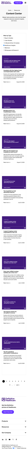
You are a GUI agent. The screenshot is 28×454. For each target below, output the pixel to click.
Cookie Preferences (21, 448)
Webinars (7, 48)
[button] (14, 212)
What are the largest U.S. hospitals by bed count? (11, 151)
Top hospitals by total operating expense (10, 191)
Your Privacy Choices (7, 448)
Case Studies (8, 40)
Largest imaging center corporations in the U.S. (10, 232)
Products (5, 421)
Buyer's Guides (9, 38)
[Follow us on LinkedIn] (3, 439)
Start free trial (8, 412)
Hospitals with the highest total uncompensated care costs (13, 71)
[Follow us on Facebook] (16, 439)
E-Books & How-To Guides (12, 43)
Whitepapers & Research (12, 50)
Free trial (18, 3)
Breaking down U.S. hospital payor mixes (10, 111)
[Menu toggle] (25, 3)
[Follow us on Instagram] (6, 439)
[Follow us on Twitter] (13, 439)
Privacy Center (17, 446)
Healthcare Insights (10, 45)
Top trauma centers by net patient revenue (10, 312)
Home (9, 10)
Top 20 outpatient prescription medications (11, 352)
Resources (5, 427)
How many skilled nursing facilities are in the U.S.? (11, 272)
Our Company (6, 433)
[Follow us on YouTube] (10, 439)
